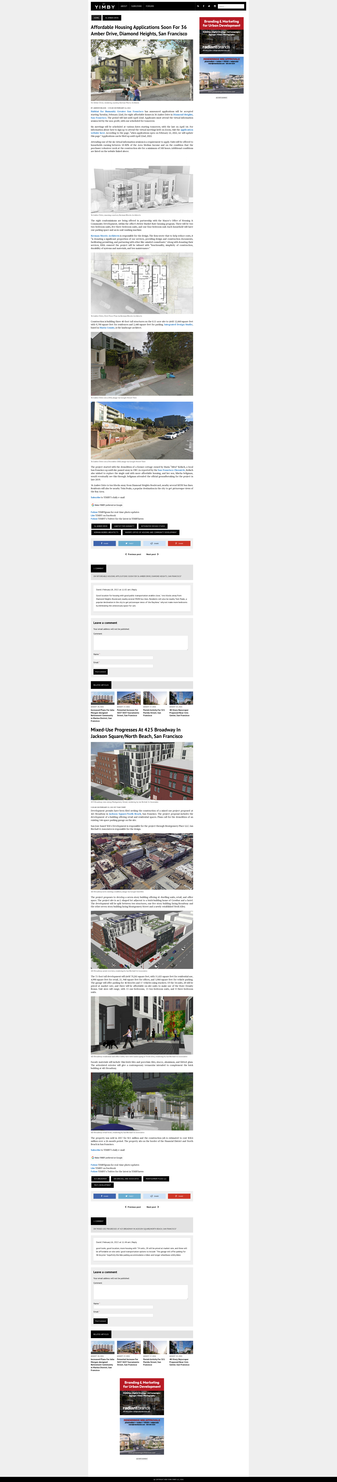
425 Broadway (100, 1179)
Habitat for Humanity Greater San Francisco (117, 111)
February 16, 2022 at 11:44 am (116, 1242)
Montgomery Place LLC (156, 1179)
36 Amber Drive (100, 526)
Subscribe (136, 6)
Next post (151, 554)
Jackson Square (117, 813)
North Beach (134, 813)
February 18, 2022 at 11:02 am (116, 589)
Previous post (134, 554)
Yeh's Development (102, 1185)
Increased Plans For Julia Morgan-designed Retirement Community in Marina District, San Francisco (102, 715)
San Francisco (98, 117)
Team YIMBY (121, 807)
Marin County (107, 327)
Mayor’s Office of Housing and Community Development (151, 532)
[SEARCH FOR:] (231, 6)
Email (96, 662)
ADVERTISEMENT (142, 1459)
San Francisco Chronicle (171, 470)
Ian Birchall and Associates (126, 1179)
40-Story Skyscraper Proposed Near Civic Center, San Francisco (179, 713)
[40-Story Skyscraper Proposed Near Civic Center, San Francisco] (181, 703)
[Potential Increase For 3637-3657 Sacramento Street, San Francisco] (129, 703)
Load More (142, 1468)
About (124, 6)
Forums (150, 6)
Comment (97, 633)
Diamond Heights (183, 114)
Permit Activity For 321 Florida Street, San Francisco (154, 713)
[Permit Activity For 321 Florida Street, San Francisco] (155, 703)
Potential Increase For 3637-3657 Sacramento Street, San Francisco (128, 713)
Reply (134, 589)
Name (96, 654)
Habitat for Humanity (124, 526)
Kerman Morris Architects (105, 235)
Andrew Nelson (99, 108)
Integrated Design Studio (178, 324)
